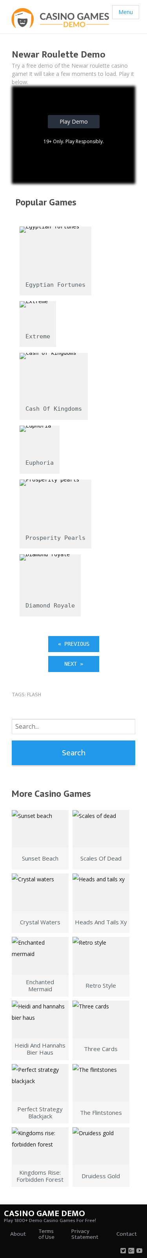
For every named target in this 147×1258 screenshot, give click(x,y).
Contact (126, 1234)
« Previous (73, 644)
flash (34, 694)
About (18, 1234)
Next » (73, 664)
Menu (125, 12)
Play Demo (74, 121)
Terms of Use (46, 1234)
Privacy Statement (84, 1234)
